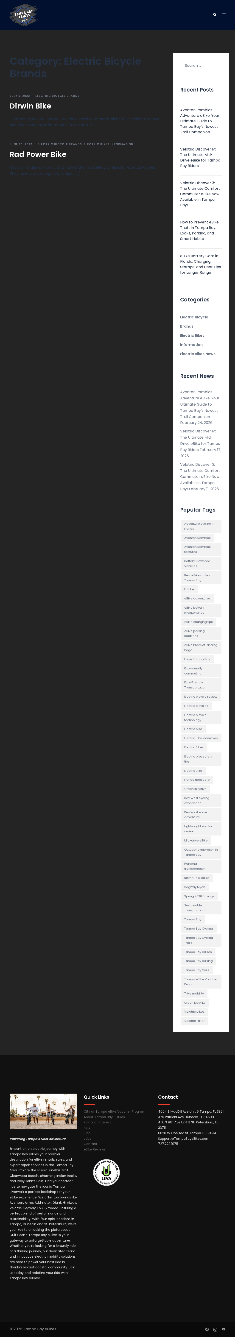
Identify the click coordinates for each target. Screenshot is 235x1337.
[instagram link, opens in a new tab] (215, 1329)
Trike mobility (194, 993)
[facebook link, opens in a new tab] (207, 1329)
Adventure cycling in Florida (199, 526)
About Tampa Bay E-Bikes (104, 1117)
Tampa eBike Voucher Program (201, 981)
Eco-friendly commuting (193, 671)
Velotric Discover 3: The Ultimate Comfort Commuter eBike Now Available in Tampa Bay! (200, 194)
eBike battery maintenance (194, 610)
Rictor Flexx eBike (196, 878)
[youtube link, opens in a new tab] (223, 1329)
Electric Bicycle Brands (57, 96)
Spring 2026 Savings (199, 896)
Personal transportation (195, 866)
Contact (90, 1144)
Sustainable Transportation (195, 908)
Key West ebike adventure (195, 814)
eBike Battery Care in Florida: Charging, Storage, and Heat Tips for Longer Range (200, 264)
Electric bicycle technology (195, 717)
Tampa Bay (192, 919)
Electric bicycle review (200, 696)
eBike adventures (197, 598)
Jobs (87, 1138)
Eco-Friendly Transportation (195, 685)
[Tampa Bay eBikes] (24, 14)
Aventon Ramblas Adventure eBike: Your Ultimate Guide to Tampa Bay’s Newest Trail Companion (199, 121)
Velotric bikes (194, 1011)
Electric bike (193, 729)
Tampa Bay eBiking (198, 961)
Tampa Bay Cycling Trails (198, 940)
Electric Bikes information (108, 144)
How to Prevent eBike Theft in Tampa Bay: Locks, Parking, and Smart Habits (199, 230)
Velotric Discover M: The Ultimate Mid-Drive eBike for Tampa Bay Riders (200, 157)
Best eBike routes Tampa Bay (197, 577)
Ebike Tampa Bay (197, 659)
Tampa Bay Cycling (198, 928)
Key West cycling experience (196, 800)
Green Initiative (195, 789)
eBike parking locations (194, 633)
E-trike (189, 589)
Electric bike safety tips (198, 759)
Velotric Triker (194, 1021)
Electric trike (193, 771)
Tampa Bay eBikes (198, 952)
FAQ (87, 1127)
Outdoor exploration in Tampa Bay (201, 852)
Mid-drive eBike (196, 840)
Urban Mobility (194, 1002)
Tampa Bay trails (196, 970)
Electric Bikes (194, 747)
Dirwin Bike (30, 106)
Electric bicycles (196, 706)
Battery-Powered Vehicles (197, 563)
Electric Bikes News (197, 354)
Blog (87, 1133)
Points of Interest (97, 1122)
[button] (214, 15)
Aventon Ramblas (197, 538)
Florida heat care (197, 779)
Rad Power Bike (38, 154)
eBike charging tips (198, 622)
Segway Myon (194, 887)
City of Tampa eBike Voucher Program (114, 1111)
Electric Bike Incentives (201, 738)
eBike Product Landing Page (200, 647)
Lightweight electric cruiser (198, 828)
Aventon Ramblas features (197, 549)
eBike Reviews (95, 1149)
